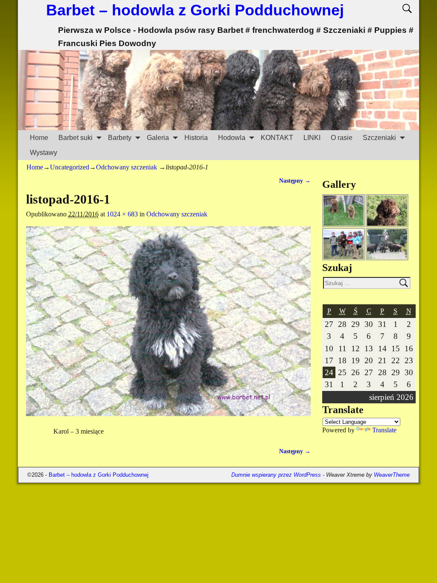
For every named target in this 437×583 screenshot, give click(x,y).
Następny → (295, 180)
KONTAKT (277, 137)
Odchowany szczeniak (126, 167)
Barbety (119, 137)
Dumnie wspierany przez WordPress (276, 475)
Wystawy (43, 152)
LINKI (311, 137)
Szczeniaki (379, 137)
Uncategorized (69, 167)
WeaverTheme (392, 475)
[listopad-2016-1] (168, 326)
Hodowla (231, 137)
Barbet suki (75, 137)
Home (39, 137)
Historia (196, 137)
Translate (384, 430)
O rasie (342, 137)
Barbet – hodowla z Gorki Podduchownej (195, 10)
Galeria (158, 137)
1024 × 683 (122, 214)
